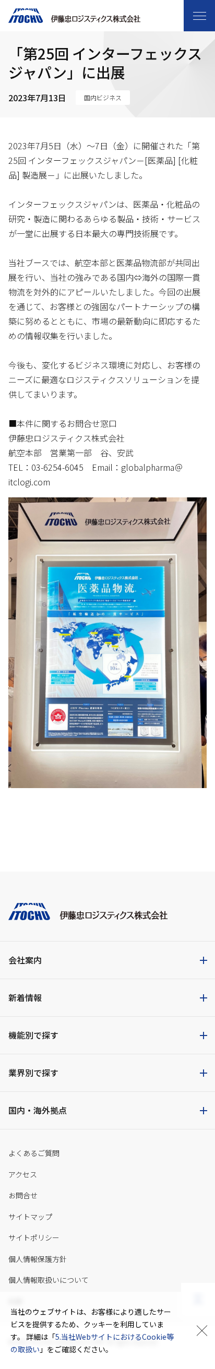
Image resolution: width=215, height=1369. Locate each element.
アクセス (22, 1174)
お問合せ (23, 1195)
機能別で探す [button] (33, 1035)
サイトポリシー (33, 1237)
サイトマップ (30, 1216)
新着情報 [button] (25, 997)
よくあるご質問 (33, 1153)
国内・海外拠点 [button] (37, 1110)
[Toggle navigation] (199, 15)
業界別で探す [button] (33, 1072)
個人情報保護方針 (37, 1259)
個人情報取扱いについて (48, 1280)
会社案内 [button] (25, 960)
